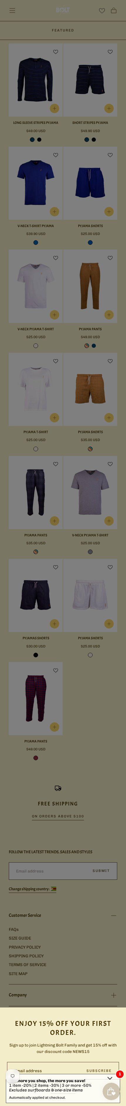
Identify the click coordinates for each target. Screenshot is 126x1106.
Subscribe (99, 1071)
